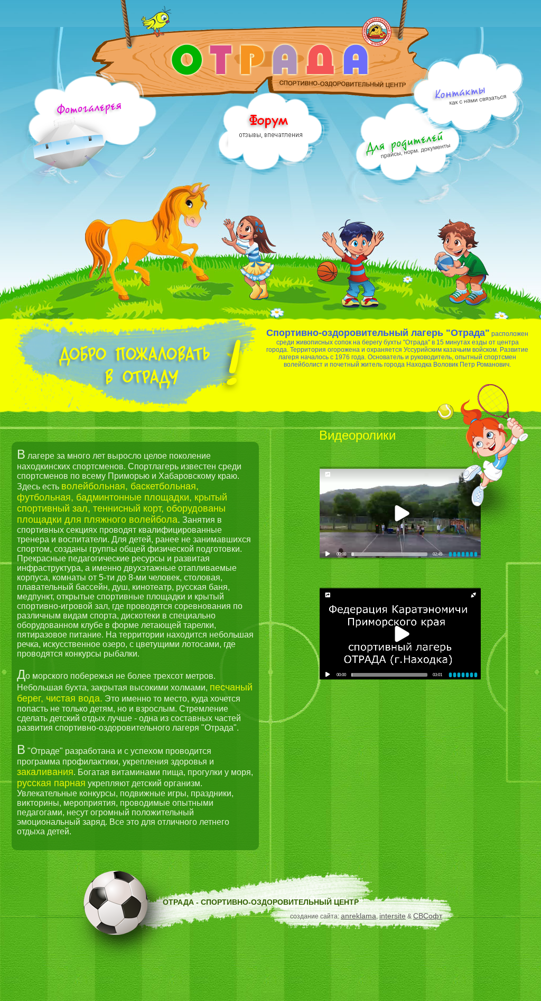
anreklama (358, 916)
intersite (392, 916)
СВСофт (427, 916)
